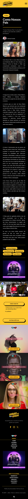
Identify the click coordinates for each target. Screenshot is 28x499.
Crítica (6, 15)
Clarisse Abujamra (11, 248)
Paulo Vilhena (17, 254)
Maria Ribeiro (7, 254)
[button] (26, 3)
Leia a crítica (14, 349)
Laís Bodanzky (19, 251)
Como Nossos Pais (8, 251)
